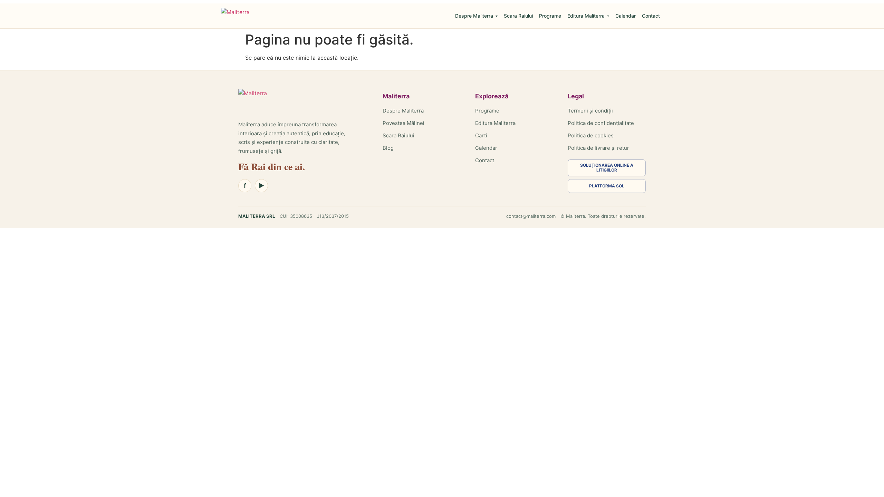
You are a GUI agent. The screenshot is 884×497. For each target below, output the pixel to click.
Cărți (481, 135)
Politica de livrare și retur (598, 148)
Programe (550, 16)
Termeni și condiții (590, 110)
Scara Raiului (518, 16)
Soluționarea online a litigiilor (606, 168)
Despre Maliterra (474, 16)
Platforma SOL (606, 185)
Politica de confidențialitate (601, 123)
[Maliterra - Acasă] (235, 16)
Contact (651, 16)
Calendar (625, 16)
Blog (388, 148)
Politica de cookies (591, 135)
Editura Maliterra (586, 16)
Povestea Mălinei (403, 123)
